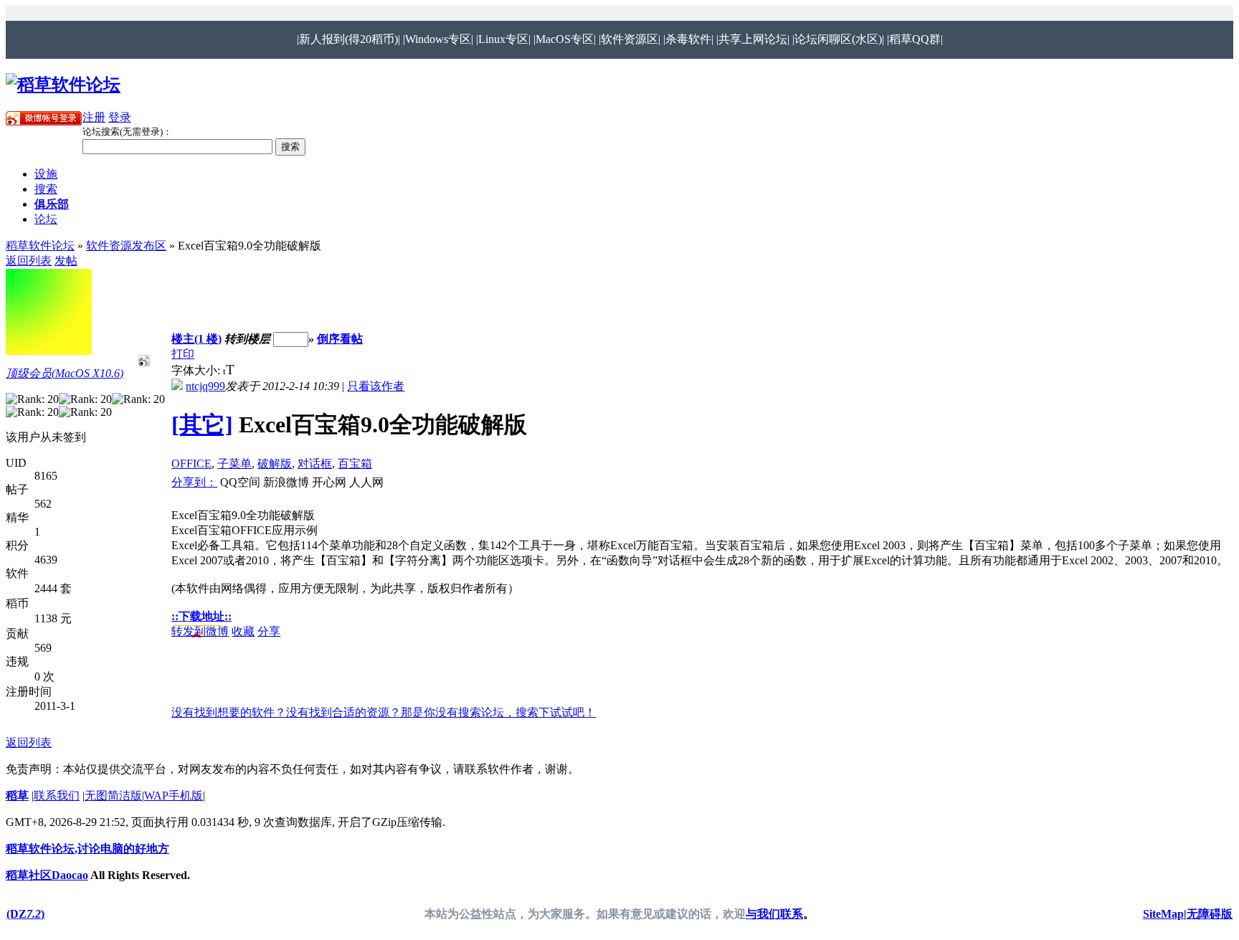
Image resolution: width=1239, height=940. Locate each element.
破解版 (274, 463)
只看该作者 (375, 386)
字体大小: (197, 370)
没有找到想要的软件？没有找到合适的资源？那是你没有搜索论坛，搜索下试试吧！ (383, 712)
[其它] (202, 424)
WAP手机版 (173, 795)
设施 (45, 174)
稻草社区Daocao (47, 875)
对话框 (315, 463)
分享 (268, 631)
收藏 (243, 631)
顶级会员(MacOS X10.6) (64, 373)
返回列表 (29, 261)
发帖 (65, 261)
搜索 (45, 189)
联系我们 (57, 795)
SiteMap (1163, 914)
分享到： (194, 482)
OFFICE (191, 463)
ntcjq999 (205, 386)
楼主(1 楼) (196, 339)
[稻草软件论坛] (63, 84)
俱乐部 (51, 204)
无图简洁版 (113, 795)
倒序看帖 (340, 339)
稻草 (17, 795)
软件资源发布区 (126, 245)
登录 (119, 117)
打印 (182, 354)
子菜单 (234, 463)
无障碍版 (1210, 914)
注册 (93, 117)
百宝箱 (355, 463)
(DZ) (25, 914)
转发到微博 (200, 631)
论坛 (45, 219)
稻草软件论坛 (40, 245)
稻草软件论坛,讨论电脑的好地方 (87, 848)
